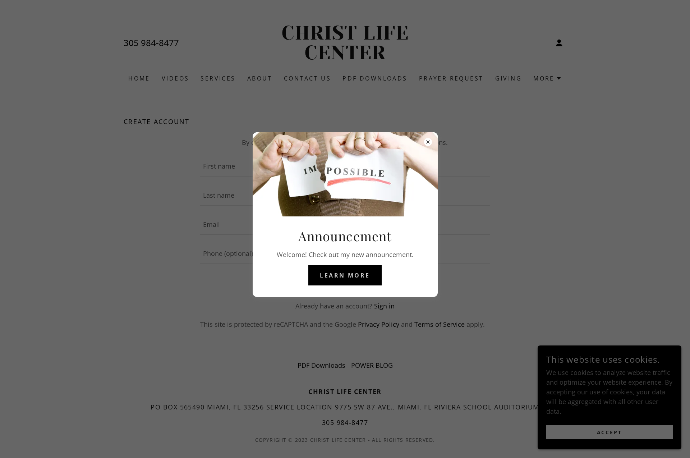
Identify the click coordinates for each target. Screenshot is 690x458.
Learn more (345, 275)
